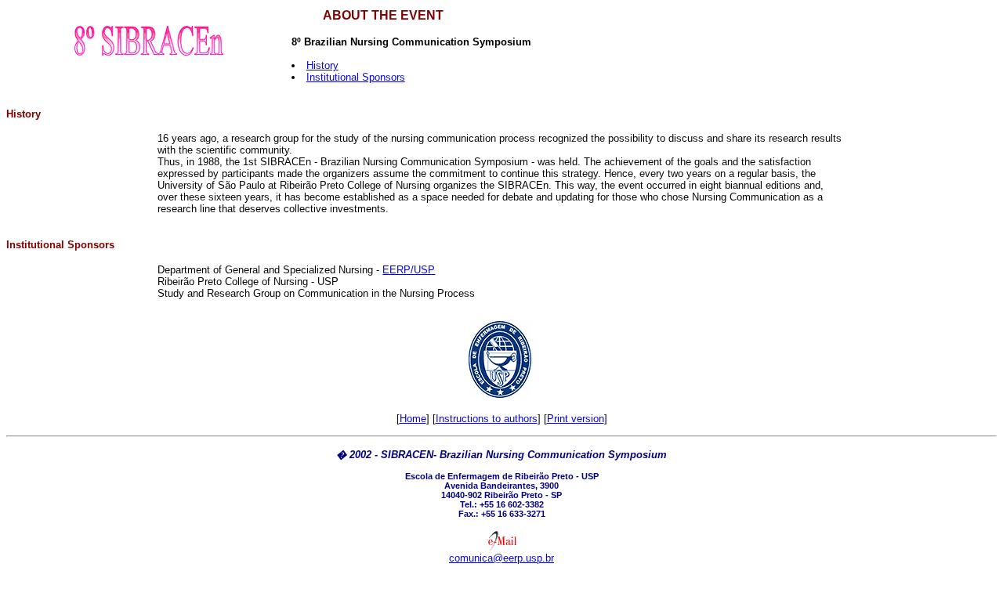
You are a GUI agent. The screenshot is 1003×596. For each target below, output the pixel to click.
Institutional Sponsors (355, 77)
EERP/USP (408, 270)
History (322, 65)
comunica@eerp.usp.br (501, 558)
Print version (575, 418)
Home (413, 418)
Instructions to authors (487, 418)
